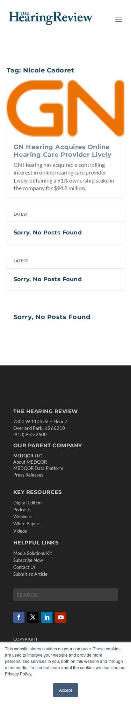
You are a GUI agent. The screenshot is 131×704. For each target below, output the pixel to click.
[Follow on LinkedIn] (46, 617)
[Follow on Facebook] (18, 617)
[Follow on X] (32, 617)
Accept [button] (65, 690)
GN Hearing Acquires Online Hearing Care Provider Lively (63, 150)
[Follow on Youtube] (60, 617)
